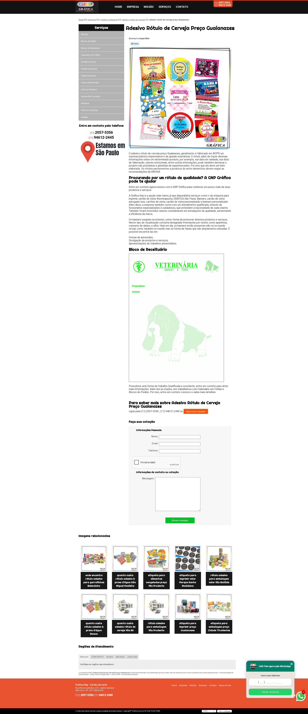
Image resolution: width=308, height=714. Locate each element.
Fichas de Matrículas (90, 83)
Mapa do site (225, 685)
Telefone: (153, 450)
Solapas (84, 117)
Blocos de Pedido (88, 41)
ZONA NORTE (97, 657)
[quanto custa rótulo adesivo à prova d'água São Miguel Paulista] (125, 558)
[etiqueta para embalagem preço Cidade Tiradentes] (219, 606)
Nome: (155, 436)
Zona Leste (132, 657)
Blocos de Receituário (90, 48)
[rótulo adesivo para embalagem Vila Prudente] (156, 606)
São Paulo (120, 657)
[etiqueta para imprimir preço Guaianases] (188, 606)
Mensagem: (148, 478)
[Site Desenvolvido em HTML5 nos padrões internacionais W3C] (209, 711)
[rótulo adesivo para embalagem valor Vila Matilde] (219, 558)
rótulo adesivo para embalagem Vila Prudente (156, 627)
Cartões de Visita (88, 62)
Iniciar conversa (270, 692)
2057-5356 (224, 2)
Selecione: (84, 657)
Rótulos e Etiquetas (89, 110)
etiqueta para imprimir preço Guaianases (187, 627)
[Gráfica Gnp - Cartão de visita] (93, 6)
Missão (149, 6)
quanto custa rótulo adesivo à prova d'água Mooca (93, 628)
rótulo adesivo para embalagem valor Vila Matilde (219, 579)
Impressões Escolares (90, 96)
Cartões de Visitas (89, 69)
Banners (84, 34)
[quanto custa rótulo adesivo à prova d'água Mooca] (94, 606)
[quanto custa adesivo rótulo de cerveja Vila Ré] (125, 606)
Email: (155, 443)
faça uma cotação (195, 411)
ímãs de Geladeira (89, 89)
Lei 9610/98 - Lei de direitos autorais (124, 674)
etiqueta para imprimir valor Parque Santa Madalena (187, 580)
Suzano (109, 657)
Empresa (133, 6)
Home (118, 6)
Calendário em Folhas (90, 55)
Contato (182, 6)
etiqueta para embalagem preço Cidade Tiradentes (219, 627)
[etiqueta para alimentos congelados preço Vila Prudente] (156, 558)
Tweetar (134, 43)
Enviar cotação (180, 520)
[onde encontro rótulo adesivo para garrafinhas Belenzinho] (94, 558)
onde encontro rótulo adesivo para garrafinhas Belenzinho (93, 580)
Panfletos (85, 103)
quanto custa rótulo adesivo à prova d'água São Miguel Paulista (125, 580)
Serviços (164, 6)
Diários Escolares (88, 76)
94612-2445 (224, 5)
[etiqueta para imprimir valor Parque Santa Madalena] (188, 558)
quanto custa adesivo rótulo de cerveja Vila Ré (125, 627)
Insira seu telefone (270, 675)
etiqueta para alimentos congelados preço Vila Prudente (156, 580)
